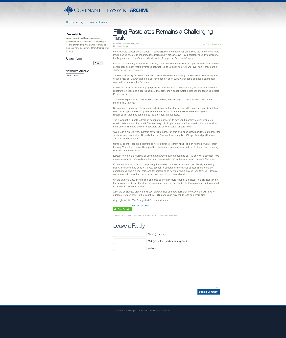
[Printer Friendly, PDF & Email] (122, 208)
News (125, 46)
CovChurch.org (75, 22)
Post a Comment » (213, 44)
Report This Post (140, 205)
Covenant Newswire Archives (107, 10)
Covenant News (98, 22)
